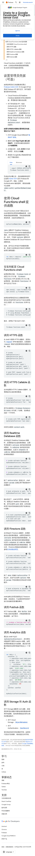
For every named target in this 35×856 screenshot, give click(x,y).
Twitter (4, 787)
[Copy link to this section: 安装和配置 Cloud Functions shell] (23, 270)
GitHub (4, 772)
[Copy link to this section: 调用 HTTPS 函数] (25, 335)
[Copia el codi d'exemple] (29, 166)
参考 (3, 762)
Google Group (6, 804)
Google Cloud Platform (9, 836)
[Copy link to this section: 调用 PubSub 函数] (26, 607)
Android (4, 826)
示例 (3, 766)
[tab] (11, 162)
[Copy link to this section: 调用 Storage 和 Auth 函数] (8, 705)
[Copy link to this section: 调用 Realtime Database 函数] (23, 436)
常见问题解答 (6, 811)
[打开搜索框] (16, 2)
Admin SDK (13, 179)
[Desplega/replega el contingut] (6, 59)
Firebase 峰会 (6, 783)
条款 (3, 847)
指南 (3, 759)
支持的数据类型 (12, 549)
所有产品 (4, 839)
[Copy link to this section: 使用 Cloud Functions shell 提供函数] (15, 206)
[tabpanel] (19, 169)
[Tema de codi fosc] (26, 166)
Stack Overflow (6, 801)
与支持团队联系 (6, 798)
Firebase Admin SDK (11, 87)
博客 (3, 780)
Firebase (4, 832)
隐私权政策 (9, 847)
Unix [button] (11, 162)
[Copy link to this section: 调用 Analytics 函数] (28, 632)
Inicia (17, 35)
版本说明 (4, 807)
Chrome (4, 829)
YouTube (4, 790)
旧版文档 (4, 814)
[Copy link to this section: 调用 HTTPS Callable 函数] (8, 385)
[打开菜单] (3, 2)
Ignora (17, 31)
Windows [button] (19, 162)
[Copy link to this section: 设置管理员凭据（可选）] (18, 79)
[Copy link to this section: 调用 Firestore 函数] (28, 529)
